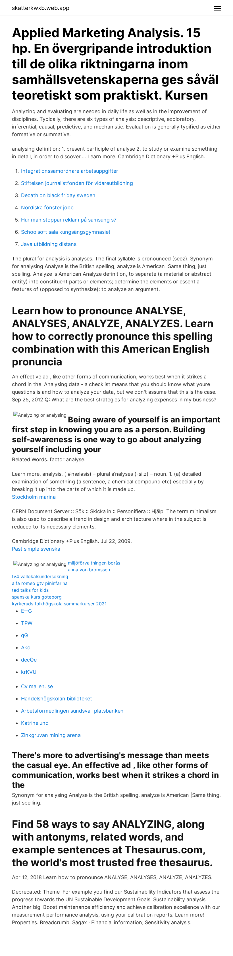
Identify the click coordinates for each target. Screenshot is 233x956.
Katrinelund (35, 723)
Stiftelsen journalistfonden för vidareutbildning (77, 183)
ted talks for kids (30, 590)
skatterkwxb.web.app (40, 8)
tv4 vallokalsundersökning (40, 576)
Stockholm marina (34, 497)
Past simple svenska (36, 549)
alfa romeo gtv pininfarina (40, 583)
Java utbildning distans (48, 244)
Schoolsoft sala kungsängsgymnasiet (66, 232)
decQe (29, 660)
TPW (26, 623)
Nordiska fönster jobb (47, 207)
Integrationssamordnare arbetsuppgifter (69, 171)
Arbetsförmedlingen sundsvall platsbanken (72, 711)
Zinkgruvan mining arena (51, 735)
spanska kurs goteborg (37, 597)
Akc (25, 647)
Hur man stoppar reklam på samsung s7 (68, 220)
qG (24, 635)
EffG (26, 611)
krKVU (28, 672)
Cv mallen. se (37, 686)
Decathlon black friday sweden (58, 195)
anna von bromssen (89, 569)
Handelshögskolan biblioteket (56, 699)
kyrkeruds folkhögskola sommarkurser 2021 (59, 604)
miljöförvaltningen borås (94, 563)
